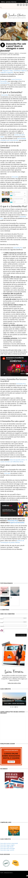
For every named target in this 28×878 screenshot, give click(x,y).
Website (1, 626)
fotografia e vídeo (7, 70)
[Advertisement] (14, 566)
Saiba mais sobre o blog (14, 683)
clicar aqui (7, 473)
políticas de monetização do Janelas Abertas (12, 541)
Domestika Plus (5, 83)
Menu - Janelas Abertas (8, 2)
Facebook (18, 5)
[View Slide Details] (14, 699)
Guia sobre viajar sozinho (7, 850)
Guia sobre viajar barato (6, 847)
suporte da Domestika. (17, 522)
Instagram (21, 5)
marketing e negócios (20, 70)
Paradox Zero (27, 875)
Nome (1, 618)
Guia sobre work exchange (7, 848)
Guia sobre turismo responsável (9, 843)
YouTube (24, 5)
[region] (14, 699)
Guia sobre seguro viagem (7, 845)
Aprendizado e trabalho (7, 53)
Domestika (5, 95)
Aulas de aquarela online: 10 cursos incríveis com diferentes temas (13, 461)
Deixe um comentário (13, 54)
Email (1, 622)
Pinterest (26, 5)
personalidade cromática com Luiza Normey (13, 139)
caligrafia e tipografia (6, 72)
